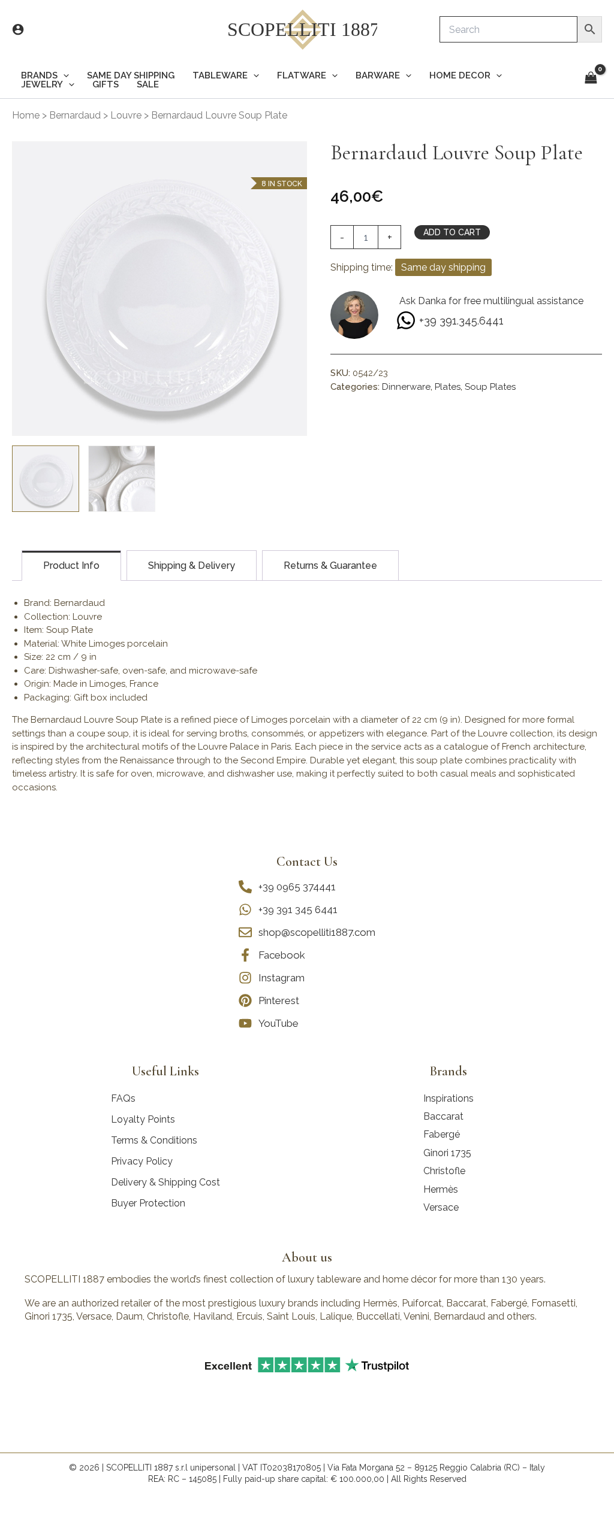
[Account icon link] (18, 29)
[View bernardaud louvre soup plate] (45, 479)
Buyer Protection (148, 1203)
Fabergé (441, 1134)
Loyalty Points (143, 1119)
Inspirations (448, 1098)
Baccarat (443, 1116)
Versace (441, 1207)
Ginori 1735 (447, 1153)
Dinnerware (406, 386)
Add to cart (452, 232)
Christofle (444, 1171)
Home (26, 115)
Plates (447, 386)
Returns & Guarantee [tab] (330, 565)
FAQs (123, 1098)
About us (307, 1257)
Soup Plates (490, 386)
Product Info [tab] (71, 565)
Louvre (126, 115)
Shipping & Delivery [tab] (191, 565)
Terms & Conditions (154, 1140)
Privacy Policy (142, 1161)
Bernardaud (75, 115)
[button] (63, 75)
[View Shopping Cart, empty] (590, 79)
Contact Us (307, 861)
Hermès (440, 1189)
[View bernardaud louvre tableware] (121, 479)
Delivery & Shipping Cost (165, 1182)
